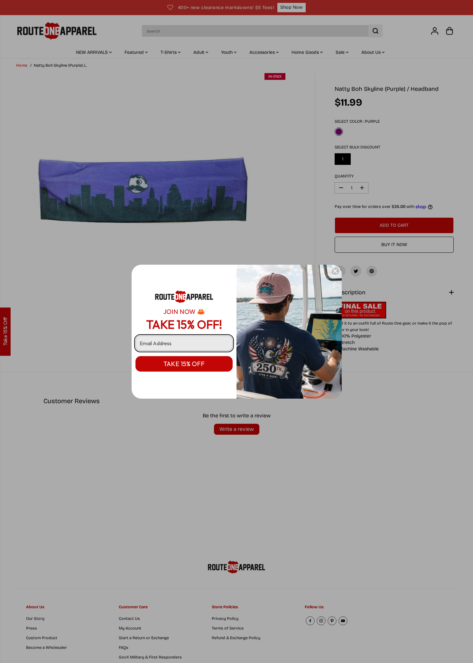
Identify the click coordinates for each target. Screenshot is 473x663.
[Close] (335, 271)
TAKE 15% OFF (184, 364)
